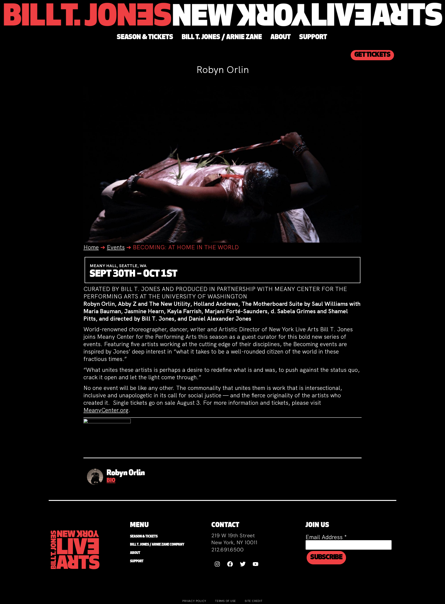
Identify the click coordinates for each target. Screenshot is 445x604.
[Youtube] (255, 564)
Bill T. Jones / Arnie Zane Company (157, 545)
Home (91, 247)
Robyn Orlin (126, 473)
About (135, 553)
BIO (111, 481)
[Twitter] (242, 564)
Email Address (326, 537)
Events (116, 247)
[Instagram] (217, 564)
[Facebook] (230, 564)
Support (136, 561)
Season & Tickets (144, 536)
